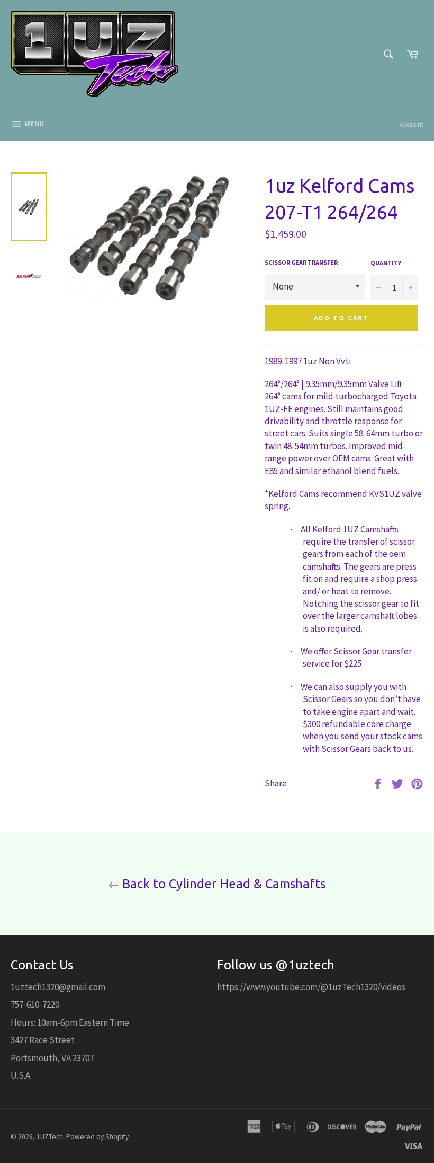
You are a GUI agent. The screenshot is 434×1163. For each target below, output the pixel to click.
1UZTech (50, 1136)
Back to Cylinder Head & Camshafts (222, 884)
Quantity (385, 263)
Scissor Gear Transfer (301, 262)
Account (411, 124)
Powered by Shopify (97, 1136)
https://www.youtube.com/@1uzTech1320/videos (311, 987)
